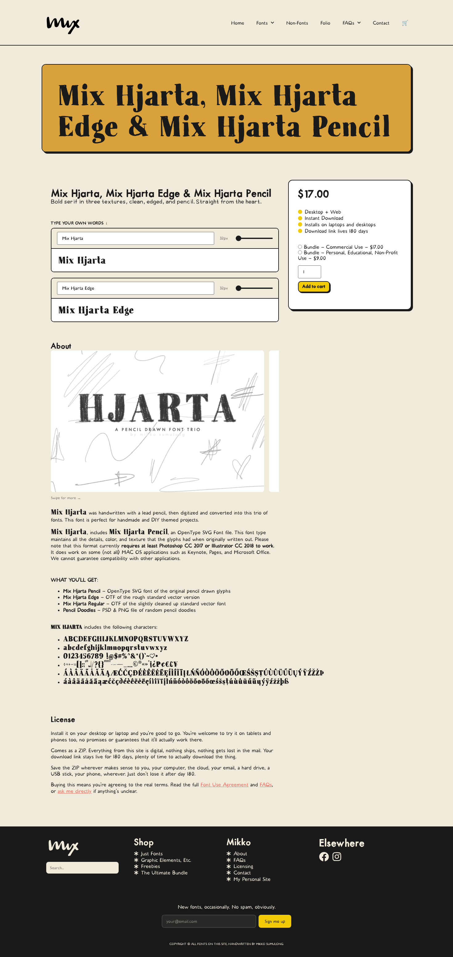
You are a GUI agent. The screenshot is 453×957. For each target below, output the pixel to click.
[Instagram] (337, 857)
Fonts (262, 23)
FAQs (348, 23)
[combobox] (82, 868)
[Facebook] (324, 857)
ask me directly (75, 791)
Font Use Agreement (224, 784)
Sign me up (275, 921)
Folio (325, 23)
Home (237, 23)
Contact (381, 23)
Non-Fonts (297, 23)
